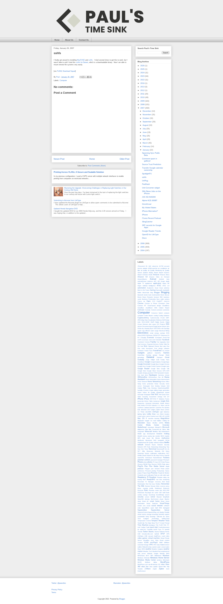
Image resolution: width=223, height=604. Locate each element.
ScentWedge (160, 495)
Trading (143, 527)
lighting (140, 414)
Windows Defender (144, 558)
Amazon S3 (143, 277)
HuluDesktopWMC (163, 388)
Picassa (140, 464)
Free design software (161, 348)
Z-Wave (147, 569)
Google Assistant (144, 364)
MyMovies (141, 440)
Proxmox (154, 473)
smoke (140, 505)
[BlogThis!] (83, 77)
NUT (167, 453)
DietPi (152, 322)
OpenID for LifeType (150, 234)
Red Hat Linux (150, 484)
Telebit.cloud (165, 518)
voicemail (140, 545)
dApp (142, 320)
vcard (163, 536)
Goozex (159, 371)
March (145, 143)
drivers (164, 326)
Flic (168, 344)
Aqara (164, 283)
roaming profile (148, 488)
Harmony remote (163, 375)
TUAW (59, 71)
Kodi (139, 405)
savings (145, 495)
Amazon (156, 275)
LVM (160, 416)
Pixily (163, 464)
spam (152, 508)
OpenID (166, 455)
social (148, 505)
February (147, 146)
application (157, 283)
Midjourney (141, 429)
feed (168, 342)
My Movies (156, 438)
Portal (162, 468)
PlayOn (140, 466)
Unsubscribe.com (147, 534)
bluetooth (140, 295)
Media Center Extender (157, 425)
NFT (139, 451)
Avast (156, 288)
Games (166, 353)
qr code (160, 475)
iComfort (146, 390)
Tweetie (140, 531)
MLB (160, 431)
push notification (149, 475)
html (168, 386)
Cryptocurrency (143, 318)
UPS (167, 534)
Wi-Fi (147, 555)
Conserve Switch (157, 313)
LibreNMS (148, 412)
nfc (166, 449)
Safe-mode (165, 492)
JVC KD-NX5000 (149, 197)
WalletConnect (164, 545)
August (146, 125)
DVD (155, 328)
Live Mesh (160, 414)
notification (153, 453)
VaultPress (157, 536)
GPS (164, 371)
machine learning (154, 418)
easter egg (141, 331)
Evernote (150, 337)
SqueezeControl (143, 512)
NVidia (140, 455)
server (152, 497)
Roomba (151, 490)
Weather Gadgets (157, 549)
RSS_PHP (166, 490)
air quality (144, 270)
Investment (152, 396)
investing (145, 396)
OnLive (161, 455)
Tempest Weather (158, 521)
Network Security (163, 444)
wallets (140, 547)
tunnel (155, 529)
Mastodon (141, 423)
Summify (161, 514)
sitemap (147, 499)
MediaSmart (142, 427)
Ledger (153, 409)
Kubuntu (154, 405)
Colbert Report (164, 308)
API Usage (161, 281)
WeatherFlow (156, 551)
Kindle (162, 403)
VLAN (146, 542)
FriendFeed (157, 351)
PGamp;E (166, 460)
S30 (160, 492)
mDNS (161, 423)
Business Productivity (149, 299)
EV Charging (142, 337)
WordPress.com (143, 564)
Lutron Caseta (150, 416)
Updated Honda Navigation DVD (66, 209)
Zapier (155, 569)
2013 (142, 87)
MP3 (139, 438)
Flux (168, 346)
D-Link (163, 318)
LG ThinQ (141, 412)
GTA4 (155, 373)
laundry (167, 407)
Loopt (139, 416)
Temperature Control (144, 520)
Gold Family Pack (162, 359)
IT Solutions (160, 399)
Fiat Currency (142, 344)
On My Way (155, 455)
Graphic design (142, 373)
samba (140, 495)
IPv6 (154, 399)
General (150, 357)
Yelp (168, 566)
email (151, 333)
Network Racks (150, 444)
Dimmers (145, 324)
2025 (142, 69)
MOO (162, 436)
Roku (146, 490)
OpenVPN (141, 457)
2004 (142, 250)
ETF (159, 335)
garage (155, 355)
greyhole (150, 373)
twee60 (167, 529)
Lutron (143, 416)
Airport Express (164, 272)
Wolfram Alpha (151, 562)
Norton (147, 453)
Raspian (159, 477)
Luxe (156, 416)
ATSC (159, 286)
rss (161, 490)
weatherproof (165, 551)
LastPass (141, 407)
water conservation (163, 547)
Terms (53, 592)
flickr (145, 346)
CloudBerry (165, 305)
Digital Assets (159, 322)
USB (145, 536)
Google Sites (155, 368)
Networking (154, 447)
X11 (159, 564)
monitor (157, 436)
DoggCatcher (157, 326)
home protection (147, 384)
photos (149, 462)
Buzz (158, 299)
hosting (157, 386)
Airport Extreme (143, 274)
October (146, 118)
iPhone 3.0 (148, 399)
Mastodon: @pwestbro (121, 583)
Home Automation (150, 379)
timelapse (152, 525)
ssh (158, 512)
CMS (155, 308)
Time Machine (143, 525)
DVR (158, 328)
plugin (167, 466)
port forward (155, 468)
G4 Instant (165, 350)
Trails (147, 527)
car (144, 301)
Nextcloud (152, 449)
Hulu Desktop (152, 388)
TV (163, 529)
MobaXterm (165, 431)
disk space (152, 324)
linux (154, 414)
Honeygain (146, 386)
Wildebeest (157, 555)
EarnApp (166, 328)
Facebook (165, 340)
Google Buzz (155, 364)
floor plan (163, 346)
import (139, 392)
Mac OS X (142, 418)
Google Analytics (155, 362)
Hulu (144, 388)
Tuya (159, 529)
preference (141, 471)
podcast (141, 469)
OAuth (144, 455)
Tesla (167, 521)
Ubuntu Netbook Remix (161, 531)
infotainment (160, 392)
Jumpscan (156, 401)
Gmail (167, 357)
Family (153, 342)
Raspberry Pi (143, 477)
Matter (149, 423)
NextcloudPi (160, 449)
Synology (153, 516)
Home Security (159, 384)
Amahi (150, 274)
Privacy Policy (56, 590)
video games (142, 538)
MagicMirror (165, 418)
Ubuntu (151, 532)
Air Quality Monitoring (155, 270)
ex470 (139, 340)
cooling (156, 315)
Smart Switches (152, 503)
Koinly (143, 405)
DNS (167, 324)
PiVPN (159, 464)
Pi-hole (162, 462)
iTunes (167, 399)
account (166, 266)
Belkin (139, 292)
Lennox (167, 409)
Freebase (141, 350)
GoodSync (141, 362)
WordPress (164, 562)
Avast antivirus (164, 288)
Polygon (147, 468)
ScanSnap (152, 495)
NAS (154, 440)
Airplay (151, 272)
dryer (151, 328)
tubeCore (143, 529)
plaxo (167, 464)
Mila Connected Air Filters (157, 429)
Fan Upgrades (161, 342)
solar (139, 508)
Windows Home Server (159, 558)
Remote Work (155, 486)
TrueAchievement (163, 527)
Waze (139, 549)
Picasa (167, 462)
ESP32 (143, 335)
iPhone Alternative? (150, 211)
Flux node (141, 348)
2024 (142, 73)
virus (152, 540)
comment (159, 310)
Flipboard (151, 346)
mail (154, 420)
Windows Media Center (147, 560)
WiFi (151, 555)
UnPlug (145, 181)
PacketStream (157, 457)
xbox (163, 564)
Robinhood (158, 488)
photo (145, 462)
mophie (167, 436)
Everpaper (158, 337)
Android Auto (164, 279)
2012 (142, 90)
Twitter (145, 532)
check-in (166, 301)
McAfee (155, 423)
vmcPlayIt (154, 542)
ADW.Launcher (153, 268)
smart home (155, 501)
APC (155, 281)
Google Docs (142, 366)
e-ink (162, 328)
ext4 (153, 340)
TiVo (157, 525)
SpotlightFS (147, 174)
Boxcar (167, 295)
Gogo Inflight (150, 359)
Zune (167, 569)
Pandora (166, 458)
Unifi (139, 534)
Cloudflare (141, 308)
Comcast (141, 310)
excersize (145, 340)
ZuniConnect (142, 571)
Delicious (159, 320)
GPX (167, 371)
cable (162, 299)
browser (156, 297)
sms (144, 505)
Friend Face (148, 350)
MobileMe (159, 433)
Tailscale (159, 516)
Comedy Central (150, 310)
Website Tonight (152, 553)
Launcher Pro (160, 407)
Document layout (147, 326)
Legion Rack (160, 409)
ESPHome (149, 335)
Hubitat (140, 388)
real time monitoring (162, 479)
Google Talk (165, 368)
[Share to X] (85, 77)
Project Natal (146, 473)
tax (164, 516)
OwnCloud (148, 457)
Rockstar (140, 490)
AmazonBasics (142, 279)
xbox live (145, 567)
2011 (142, 94)
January (146, 150)
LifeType (155, 412)
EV (168, 335)
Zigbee (161, 569)
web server (142, 553)
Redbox (158, 484)
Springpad (166, 508)
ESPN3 (155, 335)
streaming (155, 514)
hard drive (144, 375)
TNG (164, 525)
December (147, 111)
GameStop (141, 355)
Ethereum (164, 335)
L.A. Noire (160, 405)
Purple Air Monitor (163, 473)
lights (144, 414)
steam (139, 514)
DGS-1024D (145, 322)
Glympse (159, 357)
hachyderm (161, 373)
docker (140, 326)
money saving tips (149, 436)
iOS (165, 396)
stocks (144, 514)
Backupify (159, 290)
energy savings (159, 333)
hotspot (163, 386)
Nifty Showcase (147, 451)
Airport (156, 272)
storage (149, 514)
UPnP (162, 534)
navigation (161, 440)
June (145, 132)
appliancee (148, 283)
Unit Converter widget (151, 188)
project (140, 473)
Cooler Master (148, 315)
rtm (153, 492)
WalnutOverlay (147, 547)
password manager (157, 460)
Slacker (167, 499)
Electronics (143, 333)
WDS (143, 549)
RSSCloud (141, 492)
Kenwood (148, 403)
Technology (155, 518)
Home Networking (154, 381)
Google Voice (142, 371)
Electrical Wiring (164, 331)
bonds (146, 295)
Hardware (153, 375)
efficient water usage (152, 331)
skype (161, 499)
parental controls (144, 460)
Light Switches (164, 412)
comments (166, 310)
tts (138, 529)
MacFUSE (81, 60)
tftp (143, 523)
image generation (163, 390)
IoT (168, 396)
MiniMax (155, 431)
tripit (156, 527)
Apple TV (141, 283)
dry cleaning (145, 328)
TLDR (161, 525)
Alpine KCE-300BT (149, 200)
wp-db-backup (152, 564)
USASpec (141, 536)
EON (167, 333)
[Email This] (80, 77)
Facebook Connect (144, 342)
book (150, 295)
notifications (161, 453)
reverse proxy (164, 486)
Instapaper (147, 394)
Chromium (161, 303)
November (147, 114)
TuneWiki (150, 529)
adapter (145, 268)
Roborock (166, 488)
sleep (139, 501)
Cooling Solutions (163, 315)
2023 (142, 76)
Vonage (146, 545)
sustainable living (143, 516)
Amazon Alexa (164, 274)
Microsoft (165, 427)
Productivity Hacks (163, 471)
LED (148, 409)
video (167, 536)
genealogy (141, 357)
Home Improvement (163, 379)
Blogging (165, 292)
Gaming (148, 355)
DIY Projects (161, 324)
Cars (148, 301)
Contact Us (84, 40)
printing (154, 471)
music (148, 438)
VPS (154, 545)
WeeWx (162, 553)
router (157, 490)
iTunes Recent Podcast (151, 218)
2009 (142, 101)
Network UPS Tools (144, 447)
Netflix (166, 442)
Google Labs (165, 366)
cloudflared (149, 308)
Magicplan (141, 420)
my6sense (165, 438)
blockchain (145, 292)
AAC (150, 266)
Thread (167, 523)
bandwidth (166, 290)
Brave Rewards (147, 297)
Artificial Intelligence (149, 285)
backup (153, 290)
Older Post (124, 159)
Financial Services (153, 344)
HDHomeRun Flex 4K (155, 377)
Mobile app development (146, 433)
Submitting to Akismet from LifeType (67, 200)
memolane (151, 427)
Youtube (140, 569)
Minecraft (148, 431)
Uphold (156, 534)
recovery (158, 482)
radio (164, 475)
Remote (147, 486)
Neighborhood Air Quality (145, 442)
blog (151, 292)
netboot (161, 442)
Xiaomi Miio (162, 566)
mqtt (143, 438)
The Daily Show (150, 523)
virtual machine (154, 538)
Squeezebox (142, 510)
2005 (142, 247)
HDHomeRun (142, 377)
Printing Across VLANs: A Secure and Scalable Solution (79, 172)
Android (153, 279)
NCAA (167, 440)
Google (147, 362)
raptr (167, 475)
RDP (144, 479)
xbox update (153, 566)
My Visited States (149, 208)
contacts (166, 313)
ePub (139, 335)
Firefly (161, 344)
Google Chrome (164, 364)
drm (168, 326)
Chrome (140, 303)
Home (56, 40)
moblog (166, 434)
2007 (142, 108)
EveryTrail (166, 337)
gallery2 (149, 353)
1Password (141, 266)
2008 (142, 104)
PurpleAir (140, 475)
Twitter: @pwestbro (58, 583)
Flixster (157, 346)
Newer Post (59, 159)
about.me (155, 266)
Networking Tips (164, 447)
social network (157, 506)
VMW (160, 542)
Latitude (146, 407)
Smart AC (145, 501)
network (140, 445)
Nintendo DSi (159, 451)
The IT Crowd (159, 523)
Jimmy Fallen (148, 401)
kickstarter (155, 403)
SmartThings (164, 503)
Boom (162, 295)
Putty (155, 475)
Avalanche (150, 288)
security (141, 497)
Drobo (139, 328)
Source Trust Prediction (151, 164)
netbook (156, 442)
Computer (63, 80)
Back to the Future (144, 290)
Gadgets (141, 353)
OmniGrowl (146, 204)
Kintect (167, 403)
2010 (142, 97)
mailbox (159, 420)
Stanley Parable (164, 512)
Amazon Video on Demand (159, 277)
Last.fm (167, 405)
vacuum (150, 536)
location (167, 414)
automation (142, 288)
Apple (167, 281)
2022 (142, 80)
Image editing (153, 390)
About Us (69, 40)
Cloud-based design (154, 305)
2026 (142, 66)
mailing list (165, 420)
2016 (142, 83)
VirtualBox (146, 540)
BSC (161, 297)
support (167, 514)
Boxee (140, 297)
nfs (168, 449)
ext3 (150, 340)
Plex (146, 466)
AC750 (161, 266)
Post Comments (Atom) (97, 166)
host (152, 386)
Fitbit (165, 344)
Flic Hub (140, 346)
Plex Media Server (156, 466)
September (147, 122)
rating (164, 477)
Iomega (160, 396)
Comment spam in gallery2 (149, 160)
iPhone (145, 215)
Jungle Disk (164, 401)
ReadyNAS (151, 479)
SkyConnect (154, 499)
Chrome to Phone (151, 303)
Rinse (139, 488)
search (167, 495)
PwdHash (146, 184)
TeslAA (140, 523)
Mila (146, 429)
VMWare (166, 542)
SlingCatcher (147, 222)
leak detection (142, 409)
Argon (139, 285)
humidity (140, 390)
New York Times (143, 449)
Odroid (148, 455)
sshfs (91, 60)
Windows (166, 556)
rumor (156, 492)
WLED (140, 562)
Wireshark (166, 560)
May (145, 136)
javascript (141, 401)
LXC (163, 416)
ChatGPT (159, 301)
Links (149, 414)
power (167, 468)
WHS (167, 553)
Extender (158, 340)
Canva (140, 301)
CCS (153, 301)
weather (148, 549)
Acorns (140, 268)
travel (152, 527)
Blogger (157, 292)
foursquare (149, 348)
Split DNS (158, 508)
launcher (152, 407)
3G (147, 266)
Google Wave (151, 371)
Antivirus (150, 281)
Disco (144, 238)
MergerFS (158, 427)
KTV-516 (148, 405)
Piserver (154, 464)
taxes (167, 516)
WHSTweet (141, 555)
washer (154, 547)
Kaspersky (141, 403)
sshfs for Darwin (82, 62)
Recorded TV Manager (146, 482)
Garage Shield (164, 355)
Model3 (140, 436)
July (144, 129)
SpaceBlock (145, 508)
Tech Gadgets (143, 518)
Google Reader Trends (151, 231)
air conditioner (162, 268)
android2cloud (142, 281)
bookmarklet (156, 295)
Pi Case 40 (156, 462)
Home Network (142, 381)
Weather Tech (147, 551)
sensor (147, 497)
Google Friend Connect (153, 366)
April (145, 139)
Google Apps (165, 362)
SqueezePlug (152, 512)
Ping (149, 464)
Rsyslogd (148, 492)
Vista (156, 540)
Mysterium (148, 440)
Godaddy (141, 360)
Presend (148, 471)
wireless (159, 560)
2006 (142, 243)
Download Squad (69, 71)
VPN (151, 545)
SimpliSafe (166, 497)
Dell (163, 320)
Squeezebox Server (160, 510)
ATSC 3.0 (165, 285)
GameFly (158, 353)
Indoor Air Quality (149, 392)
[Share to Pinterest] (90, 77)
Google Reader (144, 369)
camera (167, 299)
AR (168, 283)
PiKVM (145, 464)
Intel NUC (154, 394)
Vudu (158, 545)
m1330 (167, 416)
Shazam (159, 497)
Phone (140, 462)
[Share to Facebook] (88, 77)
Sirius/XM (141, 499)
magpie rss (148, 420)
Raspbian (152, 477)
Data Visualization (150, 320)
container (140, 315)
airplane (145, 272)
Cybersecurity (154, 318)
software (166, 505)
